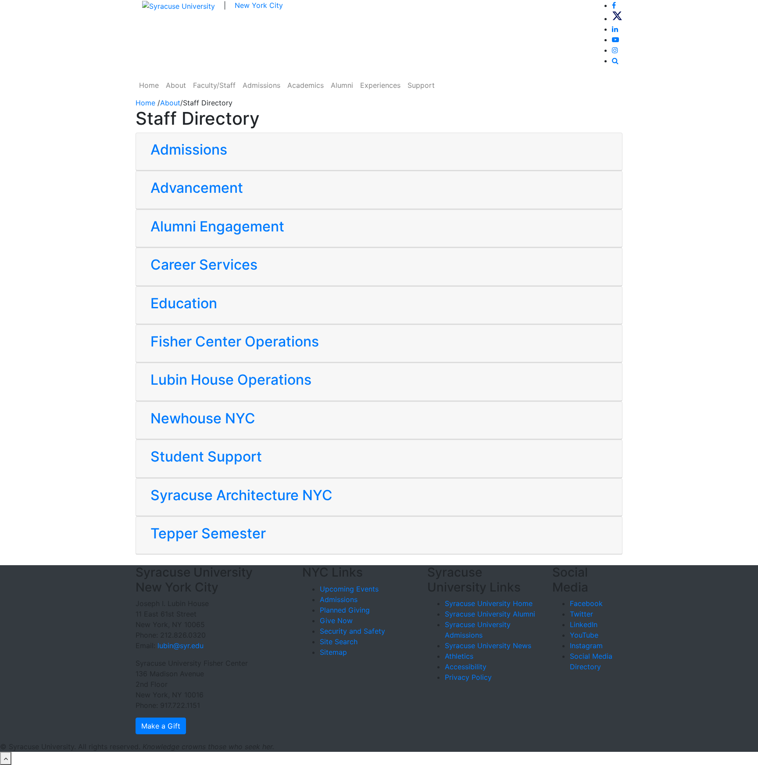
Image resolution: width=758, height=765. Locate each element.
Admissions (261, 85)
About (176, 85)
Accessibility (465, 666)
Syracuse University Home (489, 603)
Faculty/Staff (214, 85)
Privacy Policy (468, 677)
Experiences (380, 85)
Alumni (342, 85)
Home (149, 85)
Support (421, 85)
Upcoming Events (349, 589)
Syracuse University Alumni (490, 614)
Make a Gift (160, 726)
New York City (259, 5)
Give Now (336, 620)
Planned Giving (345, 610)
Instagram (586, 645)
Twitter (581, 614)
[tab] (379, 151)
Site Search (339, 641)
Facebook (586, 603)
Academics (305, 85)
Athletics (459, 656)
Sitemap (333, 652)
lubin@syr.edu (180, 645)
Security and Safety (352, 631)
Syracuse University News (488, 645)
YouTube (584, 635)
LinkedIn (583, 624)
